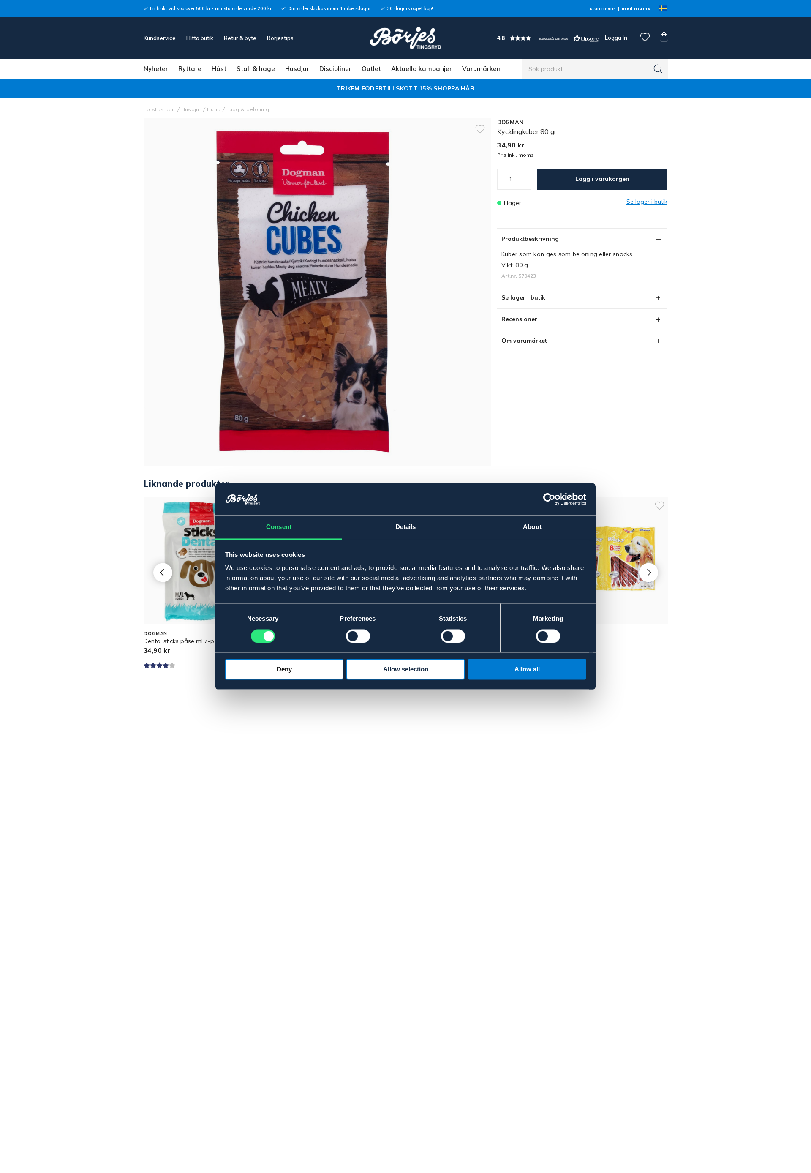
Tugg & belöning (247, 109)
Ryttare (189, 69)
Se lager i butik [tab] (523, 297)
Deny (284, 669)
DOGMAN (510, 122)
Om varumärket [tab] (524, 340)
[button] (548, 38)
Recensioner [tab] (519, 319)
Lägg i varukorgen (602, 179)
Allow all (527, 669)
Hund (213, 109)
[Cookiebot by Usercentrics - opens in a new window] (549, 499)
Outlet (371, 69)
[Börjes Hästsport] (405, 38)
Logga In (615, 37)
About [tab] (532, 527)
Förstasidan (159, 109)
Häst (219, 69)
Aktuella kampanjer (421, 69)
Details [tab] (405, 527)
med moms (635, 8)
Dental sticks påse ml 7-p (179, 641)
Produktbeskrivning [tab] (530, 239)
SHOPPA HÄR (453, 88)
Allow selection (405, 669)
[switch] (358, 636)
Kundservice (160, 38)
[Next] (648, 572)
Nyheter (156, 69)
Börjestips (280, 38)
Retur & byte (240, 38)
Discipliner (335, 69)
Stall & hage (256, 69)
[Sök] (658, 69)
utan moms (602, 8)
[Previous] (162, 572)
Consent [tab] (278, 527)
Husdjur (297, 69)
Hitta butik (199, 38)
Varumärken (481, 69)
